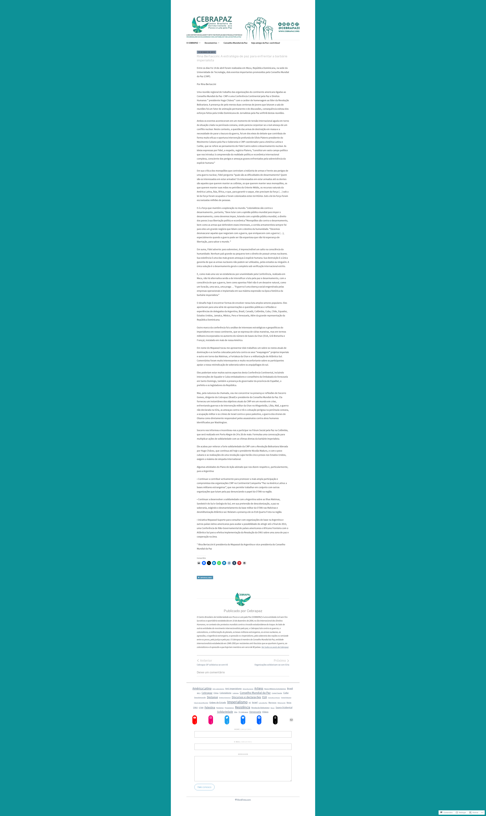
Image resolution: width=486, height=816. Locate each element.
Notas (289, 702)
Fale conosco (204, 787)
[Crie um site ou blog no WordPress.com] (236, 799)
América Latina (202, 688)
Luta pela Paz (263, 703)
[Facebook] (259, 717)
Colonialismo (225, 693)
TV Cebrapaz (243, 712)
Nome (243, 729)
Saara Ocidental (284, 707)
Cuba (285, 692)
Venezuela (255, 711)
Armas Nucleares (248, 689)
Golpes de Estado (217, 702)
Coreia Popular (277, 693)
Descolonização (200, 697)
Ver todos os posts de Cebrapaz (275, 647)
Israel (255, 702)
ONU (195, 707)
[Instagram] (210, 717)
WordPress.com (244, 799)
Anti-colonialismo (218, 689)
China (216, 693)
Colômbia (235, 693)
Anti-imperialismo (233, 688)
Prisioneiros (229, 708)
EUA (264, 697)
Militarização (281, 703)
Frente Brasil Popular (274, 697)
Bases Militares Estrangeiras (275, 689)
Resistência (242, 707)
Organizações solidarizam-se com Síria (272, 662)
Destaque (212, 697)
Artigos (258, 688)
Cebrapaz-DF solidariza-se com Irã (212, 662)
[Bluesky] (243, 717)
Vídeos (265, 712)
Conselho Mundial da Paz (235, 42)
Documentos (211, 42)
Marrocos (272, 702)
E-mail (243, 742)
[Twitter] (227, 717)
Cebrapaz (207, 692)
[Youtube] (194, 717)
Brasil (290, 688)
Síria (235, 712)
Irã (250, 702)
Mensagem (243, 754)
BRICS (198, 693)
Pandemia (220, 708)
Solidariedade (225, 711)
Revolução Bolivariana (260, 707)
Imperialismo (206, 578)
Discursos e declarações (246, 697)
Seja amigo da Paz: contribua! (265, 42)
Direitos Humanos (225, 697)
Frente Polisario (286, 697)
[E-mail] (291, 720)
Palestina (210, 707)
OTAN (201, 707)
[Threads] (275, 717)
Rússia (273, 708)
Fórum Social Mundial (201, 703)
